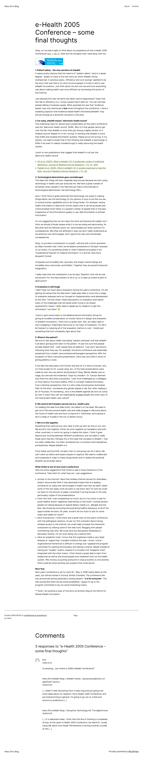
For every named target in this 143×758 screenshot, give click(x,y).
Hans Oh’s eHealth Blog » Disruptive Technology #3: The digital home (75, 710)
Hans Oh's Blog (11, 6)
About (126, 6)
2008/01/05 (47, 685)
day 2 (56, 54)
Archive (135, 6)
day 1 (50, 54)
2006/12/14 (47, 663)
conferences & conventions (35, 615)
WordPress (133, 751)
